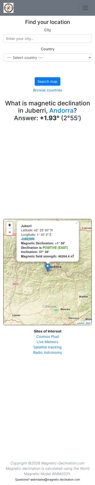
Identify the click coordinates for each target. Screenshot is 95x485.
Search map (47, 81)
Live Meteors (47, 342)
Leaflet (80, 323)
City (47, 30)
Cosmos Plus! (47, 336)
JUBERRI (27, 239)
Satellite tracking (47, 347)
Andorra (61, 110)
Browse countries (47, 90)
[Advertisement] (47, 171)
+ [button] (9, 225)
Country (47, 49)
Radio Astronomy (47, 352)
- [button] (9, 232)
